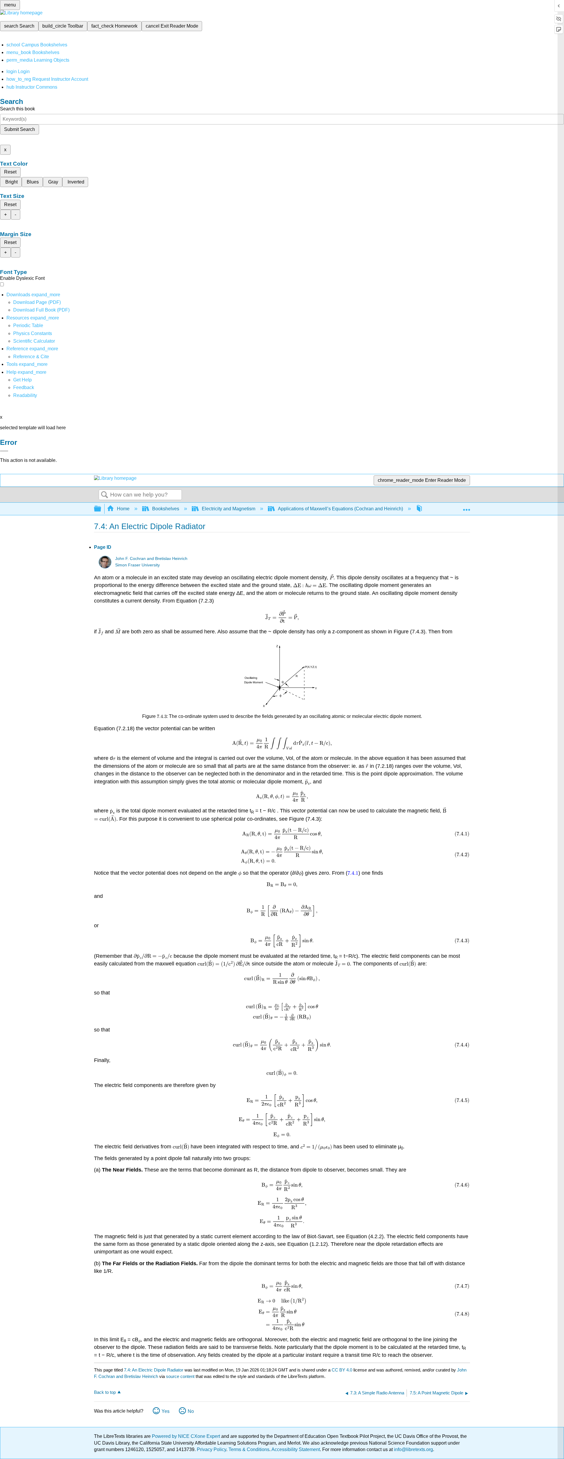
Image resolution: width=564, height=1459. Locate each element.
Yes (165, 1411)
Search (104, 495)
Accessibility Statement (295, 1449)
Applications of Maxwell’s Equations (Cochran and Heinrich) (340, 508)
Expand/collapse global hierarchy (101, 509)
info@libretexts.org (413, 1449)
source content (180, 1376)
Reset (10, 171)
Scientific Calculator (34, 341)
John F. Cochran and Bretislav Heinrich (151, 558)
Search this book (17, 108)
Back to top (105, 1392)
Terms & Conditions (249, 1449)
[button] (23, 387)
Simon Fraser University (137, 565)
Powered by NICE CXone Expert (186, 1436)
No (191, 1411)
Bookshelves (165, 508)
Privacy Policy (211, 1449)
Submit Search (19, 129)
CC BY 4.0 (342, 1369)
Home (123, 508)
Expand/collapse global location (466, 507)
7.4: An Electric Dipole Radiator (153, 1369)
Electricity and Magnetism (228, 508)
